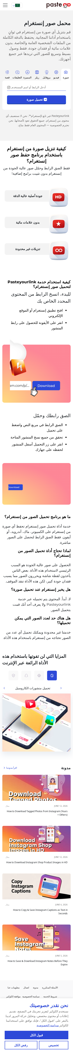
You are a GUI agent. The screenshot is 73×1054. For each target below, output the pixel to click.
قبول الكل (36, 1035)
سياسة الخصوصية (48, 1025)
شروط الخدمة (50, 996)
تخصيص (53, 1045)
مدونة (35, 987)
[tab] (66, 74)
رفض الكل (21, 1045)
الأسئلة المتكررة (50, 987)
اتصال (26, 987)
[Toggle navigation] (5, 5)
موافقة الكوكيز (13, 996)
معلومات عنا (13, 987)
